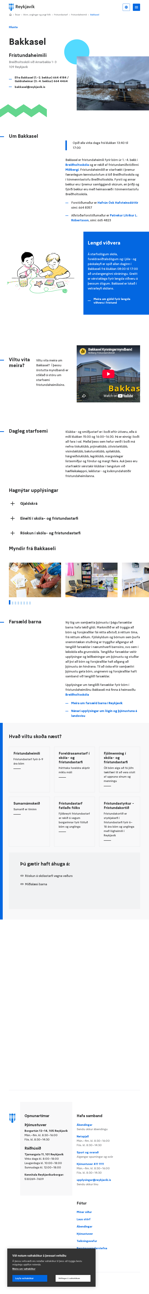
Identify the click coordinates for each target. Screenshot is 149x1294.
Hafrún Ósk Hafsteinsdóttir (118, 203)
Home (10, 14)
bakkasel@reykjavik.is (30, 87)
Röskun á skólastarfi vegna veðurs (49, 876)
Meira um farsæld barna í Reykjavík (97, 703)
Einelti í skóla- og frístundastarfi (49, 518)
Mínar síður (84, 1212)
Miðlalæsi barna (36, 884)
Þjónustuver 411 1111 (93, 1168)
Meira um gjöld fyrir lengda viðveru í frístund (112, 300)
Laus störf (83, 1219)
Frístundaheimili (79, 14)
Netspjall (93, 1140)
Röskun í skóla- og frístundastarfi (50, 533)
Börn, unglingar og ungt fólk (37, 14)
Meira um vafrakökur (23, 1269)
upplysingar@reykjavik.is (94, 1182)
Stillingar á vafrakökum (69, 1278)
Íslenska (126, 7)
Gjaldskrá (28, 503)
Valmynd (136, 7)
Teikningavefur (87, 1241)
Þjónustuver (85, 1233)
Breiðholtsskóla (77, 165)
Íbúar (17, 14)
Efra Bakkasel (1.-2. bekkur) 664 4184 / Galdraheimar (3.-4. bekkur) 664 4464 (42, 79)
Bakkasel (94, 14)
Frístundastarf (61, 14)
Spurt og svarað (95, 1154)
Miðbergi (72, 170)
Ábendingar (92, 1127)
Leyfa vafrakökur (24, 1278)
